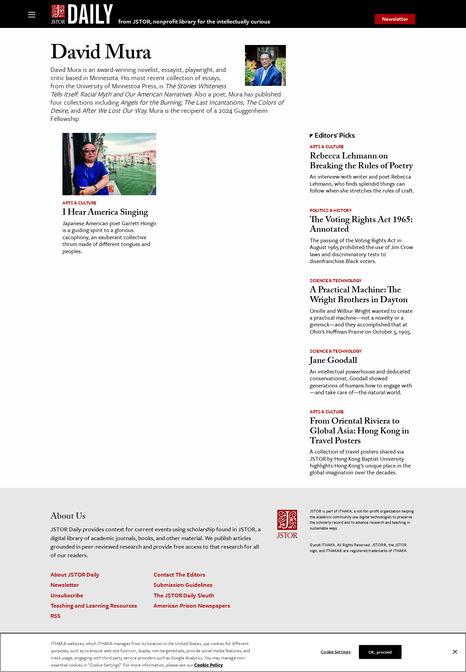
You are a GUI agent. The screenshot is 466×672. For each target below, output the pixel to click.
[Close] (455, 651)
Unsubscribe (66, 595)
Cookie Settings (336, 651)
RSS (55, 615)
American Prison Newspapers (192, 605)
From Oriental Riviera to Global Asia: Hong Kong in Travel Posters (359, 432)
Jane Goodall (333, 361)
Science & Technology (336, 280)
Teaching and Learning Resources (93, 605)
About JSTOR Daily (74, 574)
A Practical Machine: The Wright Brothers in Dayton (359, 296)
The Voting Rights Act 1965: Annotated (361, 225)
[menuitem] (395, 19)
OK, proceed (380, 652)
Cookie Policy (208, 664)
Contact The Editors (179, 574)
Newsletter (395, 18)
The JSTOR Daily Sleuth (184, 595)
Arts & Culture (79, 202)
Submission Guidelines (183, 584)
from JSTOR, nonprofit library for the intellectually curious (194, 21)
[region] (233, 652)
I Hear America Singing (105, 213)
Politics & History (331, 210)
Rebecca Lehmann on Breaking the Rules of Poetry (361, 162)
